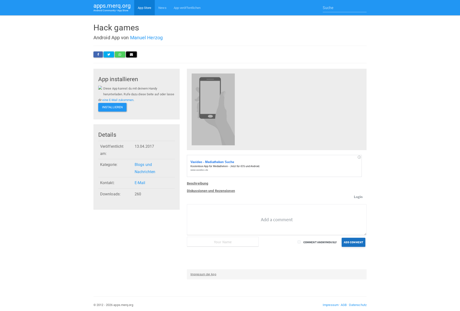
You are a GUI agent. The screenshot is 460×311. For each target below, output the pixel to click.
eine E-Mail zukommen (117, 100)
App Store (144, 8)
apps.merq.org (112, 7)
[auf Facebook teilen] (98, 54)
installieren (112, 107)
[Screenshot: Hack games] (213, 109)
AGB (344, 305)
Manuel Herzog (146, 37)
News (162, 8)
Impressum (331, 305)
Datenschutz (358, 305)
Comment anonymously (320, 242)
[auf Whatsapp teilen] (120, 54)
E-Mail (140, 183)
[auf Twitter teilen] (109, 54)
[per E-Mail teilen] (131, 54)
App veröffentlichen (187, 8)
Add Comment (353, 242)
